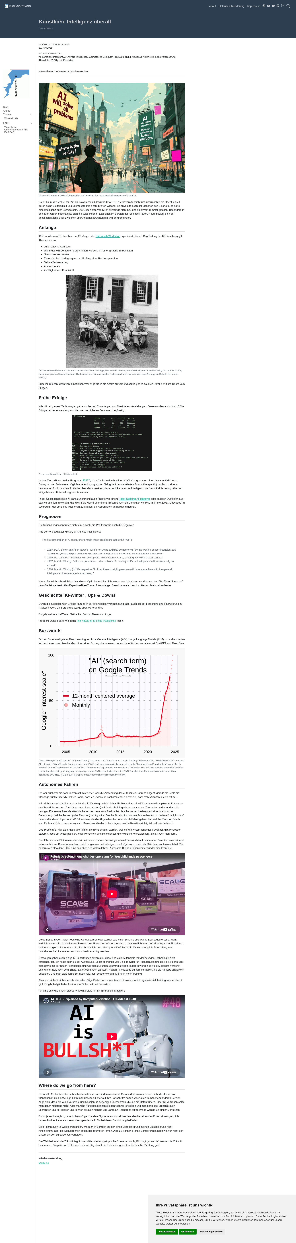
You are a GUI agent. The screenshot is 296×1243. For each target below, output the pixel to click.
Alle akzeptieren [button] (166, 1231)
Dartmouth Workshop (108, 236)
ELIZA (86, 480)
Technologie (46, 28)
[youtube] (273, 5)
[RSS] (278, 5)
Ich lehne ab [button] (187, 1231)
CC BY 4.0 (44, 1163)
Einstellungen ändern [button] (211, 1231)
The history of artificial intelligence (96, 620)
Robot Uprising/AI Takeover (134, 498)
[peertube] (269, 5)
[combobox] (288, 6)
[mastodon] (264, 5)
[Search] (288, 6)
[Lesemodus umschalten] (283, 5)
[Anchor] (59, 227)
